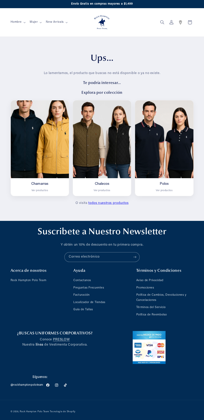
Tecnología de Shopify (62, 412)
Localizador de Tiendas (89, 302)
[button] (17, 22)
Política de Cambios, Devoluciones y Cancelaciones (161, 298)
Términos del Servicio (151, 307)
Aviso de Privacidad (149, 280)
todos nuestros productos (108, 203)
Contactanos (82, 280)
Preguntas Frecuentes (88, 287)
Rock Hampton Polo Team (28, 280)
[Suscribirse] (134, 257)
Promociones (145, 287)
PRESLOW (61, 339)
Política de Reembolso (151, 314)
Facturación (81, 295)
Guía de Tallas (83, 309)
